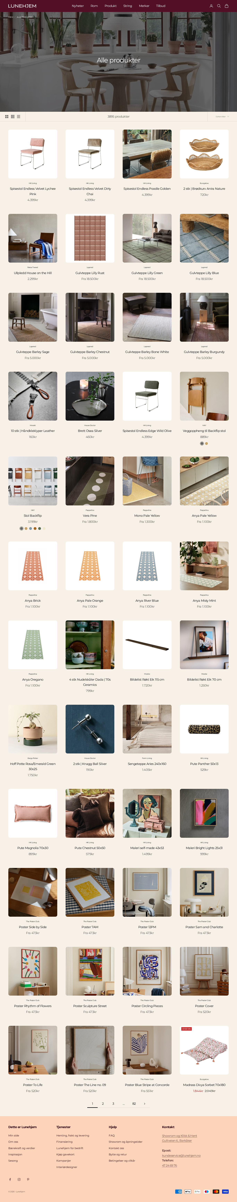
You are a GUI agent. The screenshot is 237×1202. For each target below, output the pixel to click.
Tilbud (160, 6)
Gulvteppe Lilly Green (147, 273)
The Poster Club (32, 921)
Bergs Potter (33, 758)
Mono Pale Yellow (147, 516)
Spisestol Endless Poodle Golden (147, 189)
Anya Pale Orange (90, 601)
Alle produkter (24, 17)
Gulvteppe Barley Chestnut (90, 352)
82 (134, 1104)
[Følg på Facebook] (10, 1179)
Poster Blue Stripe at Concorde (147, 1085)
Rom (94, 6)
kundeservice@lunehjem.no (181, 1155)
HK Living (33, 183)
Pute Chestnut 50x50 (90, 848)
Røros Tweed (32, 267)
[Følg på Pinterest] (28, 1179)
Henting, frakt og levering (72, 1135)
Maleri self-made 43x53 (147, 848)
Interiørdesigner (66, 1167)
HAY (204, 425)
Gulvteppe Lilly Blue (204, 273)
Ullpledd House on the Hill (33, 273)
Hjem (10, 17)
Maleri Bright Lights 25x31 (204, 848)
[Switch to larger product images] (6, 116)
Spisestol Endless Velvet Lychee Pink (33, 191)
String (127, 6)
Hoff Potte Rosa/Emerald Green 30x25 (33, 766)
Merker (144, 6)
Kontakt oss (116, 1148)
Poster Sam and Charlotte (204, 927)
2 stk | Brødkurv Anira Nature (204, 189)
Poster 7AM (90, 927)
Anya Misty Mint (204, 601)
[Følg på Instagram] (19, 1179)
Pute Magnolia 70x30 (32, 848)
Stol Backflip (33, 516)
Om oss (13, 1141)
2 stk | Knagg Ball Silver (90, 764)
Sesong (13, 1160)
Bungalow (204, 183)
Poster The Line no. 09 (90, 1085)
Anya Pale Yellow (204, 516)
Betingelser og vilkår (122, 1160)
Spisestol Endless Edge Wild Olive (147, 431)
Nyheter (78, 6)
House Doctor (89, 425)
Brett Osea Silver (90, 431)
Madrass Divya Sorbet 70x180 (204, 1085)
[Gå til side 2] (144, 1104)
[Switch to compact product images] (18, 116)
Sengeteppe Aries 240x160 (147, 764)
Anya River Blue (147, 601)
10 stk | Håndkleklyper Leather (33, 431)
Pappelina (90, 510)
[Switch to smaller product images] (12, 116)
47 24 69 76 (169, 1165)
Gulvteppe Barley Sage (32, 352)
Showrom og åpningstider (125, 1141)
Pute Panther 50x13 (204, 764)
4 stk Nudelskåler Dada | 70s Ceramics (90, 682)
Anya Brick (33, 601)
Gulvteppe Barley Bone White (147, 352)
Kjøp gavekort (65, 1154)
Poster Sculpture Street (90, 1006)
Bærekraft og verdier (21, 1148)
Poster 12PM (147, 927)
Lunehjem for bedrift (69, 1148)
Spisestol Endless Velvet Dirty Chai (90, 191)
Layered (90, 267)
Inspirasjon (15, 1154)
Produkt (110, 6)
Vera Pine (90, 516)
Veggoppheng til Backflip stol (204, 431)
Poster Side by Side (32, 927)
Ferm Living (147, 758)
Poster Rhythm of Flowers (33, 1006)
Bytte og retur (118, 1154)
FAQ (112, 1135)
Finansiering (64, 1141)
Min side (13, 1135)
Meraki (33, 425)
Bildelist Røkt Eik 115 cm (147, 679)
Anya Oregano (32, 679)
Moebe (147, 674)
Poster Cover (204, 1006)
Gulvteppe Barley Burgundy (204, 352)
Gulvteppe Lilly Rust (89, 273)
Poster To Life (32, 1085)
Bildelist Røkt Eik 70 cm (204, 679)
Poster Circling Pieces (147, 1006)
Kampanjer (63, 1160)
